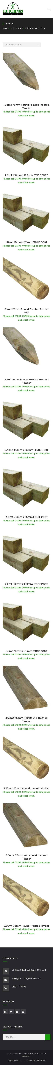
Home (6, 28)
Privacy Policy (14, 1060)
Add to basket (26, 98)
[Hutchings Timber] (13, 8)
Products (16, 28)
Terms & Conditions (36, 1060)
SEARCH (47, 1037)
